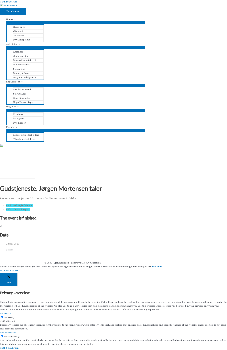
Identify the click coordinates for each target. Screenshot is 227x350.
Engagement (13, 81)
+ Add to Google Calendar (19, 205)
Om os (9, 19)
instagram (18, 118)
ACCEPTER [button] (5, 270)
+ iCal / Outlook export (18, 209)
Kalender (18, 51)
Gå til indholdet (8, 1)
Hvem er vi (19, 26)
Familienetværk (21, 64)
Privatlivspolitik (21, 39)
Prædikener (19, 122)
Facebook (18, 114)
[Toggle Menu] (75, 22)
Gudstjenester (20, 56)
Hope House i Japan (23, 102)
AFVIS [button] (15, 270)
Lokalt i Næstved (22, 89)
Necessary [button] (5, 313)
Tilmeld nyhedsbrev (24, 139)
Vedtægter (18, 35)
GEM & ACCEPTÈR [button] (9, 347)
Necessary (9, 317)
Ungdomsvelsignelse (24, 77)
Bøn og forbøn (21, 73)
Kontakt (10, 127)
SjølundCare (19, 93)
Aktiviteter (11, 44)
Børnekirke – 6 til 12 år (25, 60)
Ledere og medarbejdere (26, 134)
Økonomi (18, 31)
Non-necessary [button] (8, 332)
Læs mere (157, 266)
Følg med (11, 106)
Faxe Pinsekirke (21, 98)
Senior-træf (19, 68)
